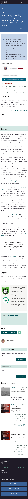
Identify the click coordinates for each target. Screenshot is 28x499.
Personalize (14, 494)
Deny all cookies (14, 489)
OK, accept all (14, 484)
